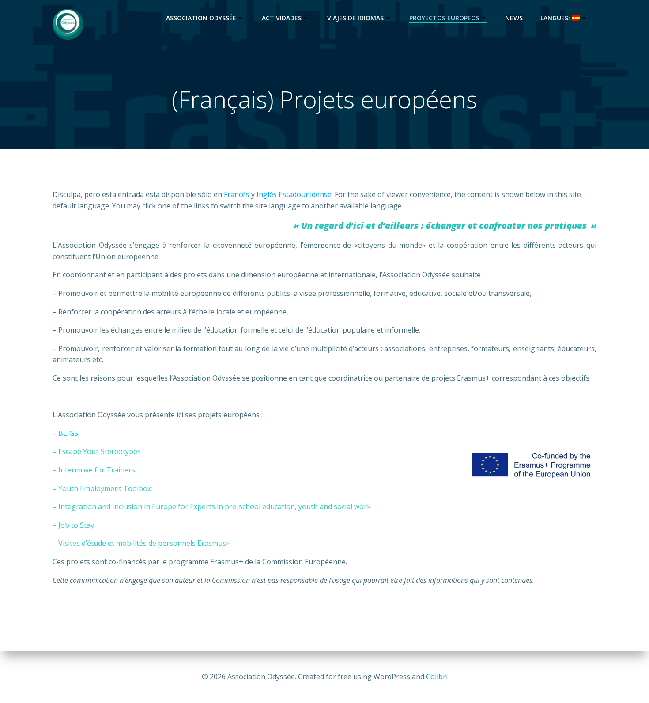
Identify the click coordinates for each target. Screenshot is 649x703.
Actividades (282, 18)
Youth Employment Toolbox (104, 488)
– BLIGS (65, 433)
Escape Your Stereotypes (99, 451)
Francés (236, 194)
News (514, 18)
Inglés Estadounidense (294, 194)
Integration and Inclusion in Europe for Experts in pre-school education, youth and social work (214, 506)
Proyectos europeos (444, 18)
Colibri (437, 676)
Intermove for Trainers (96, 470)
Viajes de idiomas (355, 18)
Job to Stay (76, 525)
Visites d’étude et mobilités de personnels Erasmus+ (144, 543)
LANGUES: (556, 18)
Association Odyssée (201, 18)
